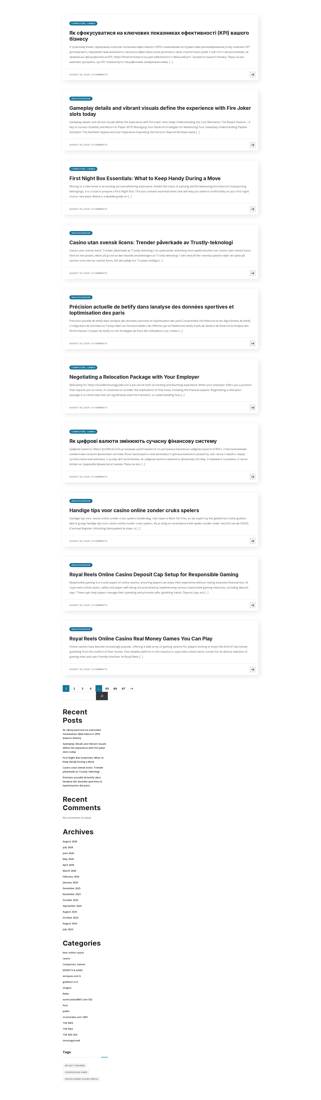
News (66, 993)
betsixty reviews (75, 1065)
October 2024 (70, 917)
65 (107, 688)
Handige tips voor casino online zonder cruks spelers (134, 510)
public (66, 1011)
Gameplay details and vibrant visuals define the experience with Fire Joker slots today (160, 111)
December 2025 (71, 888)
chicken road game (76, 1072)
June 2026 (68, 853)
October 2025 (70, 900)
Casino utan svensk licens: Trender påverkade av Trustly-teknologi (151, 242)
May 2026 (68, 859)
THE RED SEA (70, 1034)
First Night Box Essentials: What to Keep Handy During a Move (145, 178)
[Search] (102, 696)
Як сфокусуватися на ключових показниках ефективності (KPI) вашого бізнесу (159, 36)
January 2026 (70, 882)
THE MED (68, 1022)
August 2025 (70, 911)
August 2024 (70, 923)
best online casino (73, 952)
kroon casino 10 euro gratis (81, 1079)
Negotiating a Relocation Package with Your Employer (134, 377)
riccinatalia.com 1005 (75, 1017)
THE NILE (68, 1028)
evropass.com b (72, 976)
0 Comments (100, 74)
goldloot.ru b (70, 981)
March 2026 (69, 870)
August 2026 (70, 841)
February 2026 (71, 876)
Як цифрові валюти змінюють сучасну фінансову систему (143, 441)
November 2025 (72, 894)
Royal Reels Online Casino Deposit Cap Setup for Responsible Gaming (153, 574)
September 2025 (72, 905)
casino (66, 958)
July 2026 (68, 847)
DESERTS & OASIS (73, 970)
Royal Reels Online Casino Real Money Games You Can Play (140, 639)
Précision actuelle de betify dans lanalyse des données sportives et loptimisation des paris (151, 310)
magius (67, 987)
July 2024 (68, 929)
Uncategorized (80, 98)
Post (65, 1005)
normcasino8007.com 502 (77, 999)
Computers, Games (83, 23)
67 (123, 688)
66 (115, 688)
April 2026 (68, 864)
